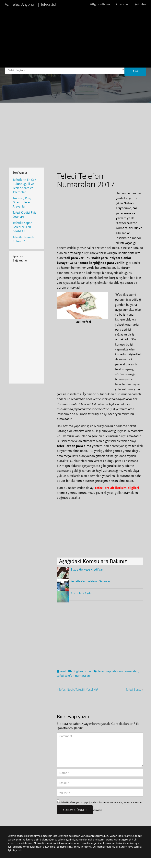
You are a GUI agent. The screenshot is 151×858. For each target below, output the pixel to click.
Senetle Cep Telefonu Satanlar (90, 581)
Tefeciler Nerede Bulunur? (23, 239)
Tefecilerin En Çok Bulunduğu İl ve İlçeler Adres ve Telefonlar (24, 186)
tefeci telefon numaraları (73, 675)
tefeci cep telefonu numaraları (118, 671)
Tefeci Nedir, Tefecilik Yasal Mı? (78, 689)
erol (63, 671)
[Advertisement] (75, 40)
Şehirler (140, 4)
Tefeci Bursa (133, 689)
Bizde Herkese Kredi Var (87, 569)
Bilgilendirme (100, 4)
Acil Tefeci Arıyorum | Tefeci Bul (30, 4)
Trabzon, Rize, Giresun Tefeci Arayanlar (22, 202)
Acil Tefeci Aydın (81, 593)
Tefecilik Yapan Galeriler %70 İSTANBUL (22, 227)
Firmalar (122, 4)
